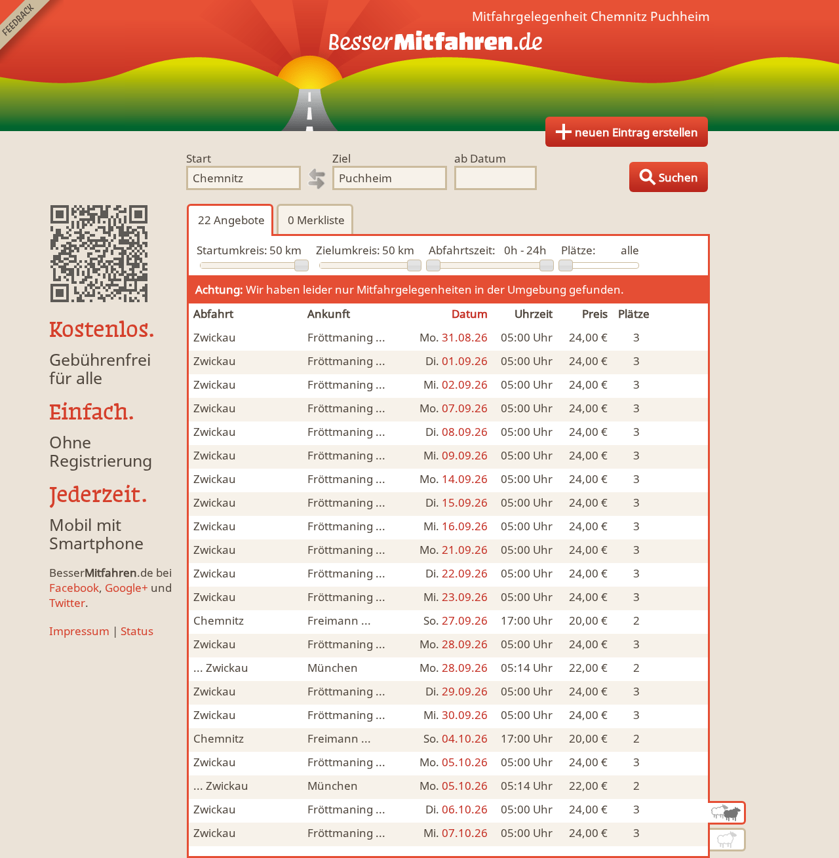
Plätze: (578, 250)
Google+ (126, 587)
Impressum (79, 630)
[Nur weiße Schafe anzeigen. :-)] (728, 839)
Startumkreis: (232, 250)
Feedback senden (32, 32)
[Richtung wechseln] (316, 178)
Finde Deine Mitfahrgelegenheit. (419, 65)
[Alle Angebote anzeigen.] (727, 813)
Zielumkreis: (348, 250)
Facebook (74, 587)
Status (137, 630)
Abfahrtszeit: (462, 250)
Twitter (67, 602)
